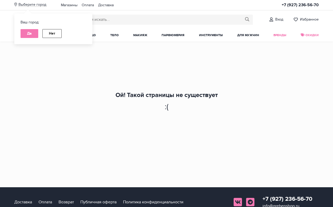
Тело (114, 35)
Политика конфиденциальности (153, 202)
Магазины (69, 5)
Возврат (66, 202)
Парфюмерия (173, 35)
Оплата (88, 5)
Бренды (279, 35)
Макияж (140, 35)
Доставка (106, 5)
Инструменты (211, 35)
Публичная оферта (98, 202)
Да (29, 33)
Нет (52, 33)
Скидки (312, 35)
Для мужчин (248, 35)
